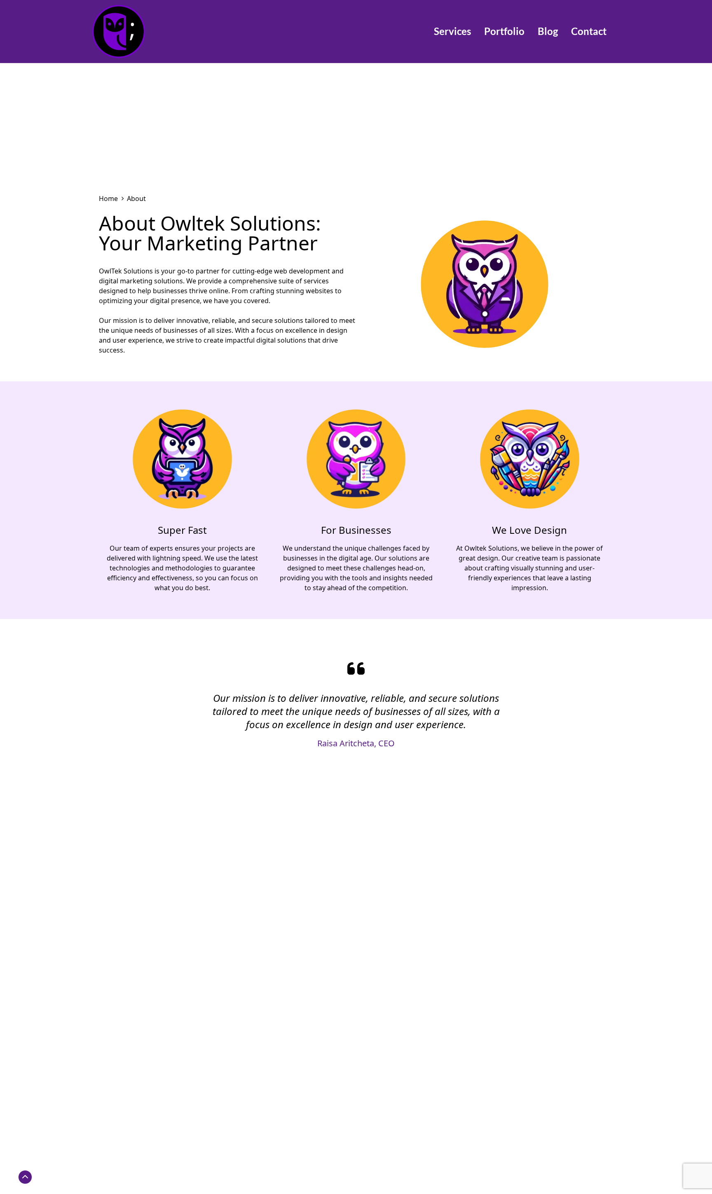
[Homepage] (145, 31)
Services (452, 31)
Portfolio (504, 31)
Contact (589, 31)
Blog (548, 31)
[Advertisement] (356, 125)
